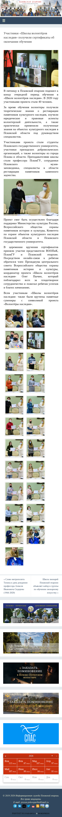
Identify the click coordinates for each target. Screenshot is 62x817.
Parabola (30, 813)
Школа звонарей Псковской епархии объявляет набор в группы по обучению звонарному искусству (45, 586)
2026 (31, 755)
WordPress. (44, 813)
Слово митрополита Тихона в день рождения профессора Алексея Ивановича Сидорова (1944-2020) (15, 586)
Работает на (18, 813)
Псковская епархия (25, 7)
